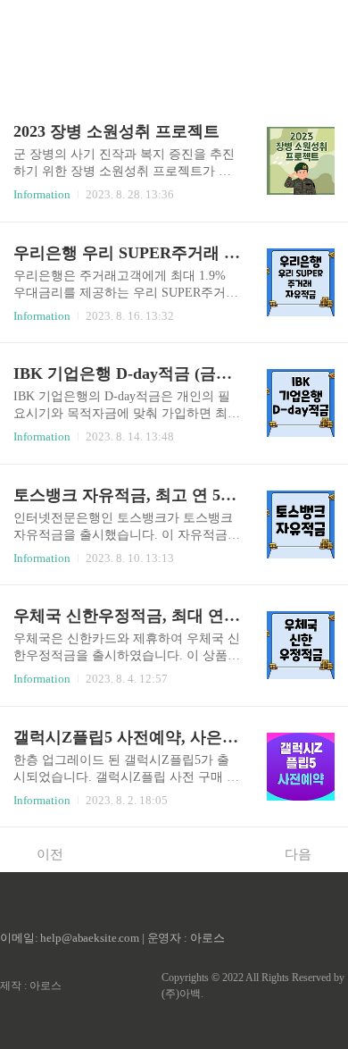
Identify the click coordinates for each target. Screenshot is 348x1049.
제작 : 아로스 (31, 985)
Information (41, 194)
